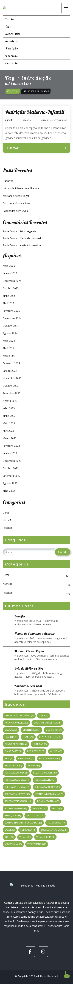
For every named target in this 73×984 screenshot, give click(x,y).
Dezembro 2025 (12, 280)
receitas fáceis (45, 779)
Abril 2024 (8, 348)
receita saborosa (16, 772)
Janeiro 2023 (10, 453)
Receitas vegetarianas (49, 794)
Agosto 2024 (10, 333)
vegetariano (36, 844)
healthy (11, 736)
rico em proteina (16, 808)
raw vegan (25, 758)
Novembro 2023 (12, 378)
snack (10, 829)
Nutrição (9, 120)
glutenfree (53, 729)
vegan (24, 836)
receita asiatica (49, 758)
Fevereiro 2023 (11, 445)
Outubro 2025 (11, 288)
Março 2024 (9, 355)
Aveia (43, 715)
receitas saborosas (47, 786)
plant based (13, 751)
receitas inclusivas (17, 786)
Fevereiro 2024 (11, 363)
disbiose (11, 729)
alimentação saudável (19, 715)
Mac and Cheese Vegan (16, 195)
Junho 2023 (9, 415)
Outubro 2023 (11, 385)
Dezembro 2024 (12, 318)
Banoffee (8, 180)
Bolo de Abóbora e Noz (16, 203)
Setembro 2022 (11, 475)
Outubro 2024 (11, 325)
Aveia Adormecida (30, 245)
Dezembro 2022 (12, 460)
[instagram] (43, 951)
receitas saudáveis (17, 794)
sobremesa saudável (54, 829)
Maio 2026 (9, 265)
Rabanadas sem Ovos (15, 210)
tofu (9, 836)
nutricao (40, 744)
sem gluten (35, 815)
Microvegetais (28, 231)
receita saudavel (45, 772)
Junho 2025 (9, 295)
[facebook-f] (30, 951)
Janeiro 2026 (10, 273)
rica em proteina (48, 801)
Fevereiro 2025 (11, 310)
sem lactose (56, 822)
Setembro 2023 (11, 393)
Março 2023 (9, 438)
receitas (34, 765)
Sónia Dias (27, 120)
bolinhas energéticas (47, 722)
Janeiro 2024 (10, 370)
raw (8, 758)
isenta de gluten (50, 736)
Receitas (7, 527)
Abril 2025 (8, 303)
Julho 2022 (9, 490)
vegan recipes (45, 836)
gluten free (31, 729)
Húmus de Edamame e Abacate (21, 188)
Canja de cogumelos (32, 238)
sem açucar (13, 815)
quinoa (56, 751)
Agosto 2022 (10, 483)
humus (28, 736)
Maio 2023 (9, 423)
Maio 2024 (9, 340)
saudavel (39, 808)
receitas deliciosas (17, 779)
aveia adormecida (16, 722)
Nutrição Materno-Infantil (34, 111)
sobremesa (27, 829)
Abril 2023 (8, 430)
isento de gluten (16, 744)
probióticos (35, 751)
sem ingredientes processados (23, 822)
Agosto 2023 (10, 400)
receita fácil (13, 765)
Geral (6, 512)
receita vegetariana (18, 801)
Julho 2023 (9, 408)
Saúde (57, 808)
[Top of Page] (66, 974)
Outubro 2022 (11, 468)
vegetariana (13, 844)
